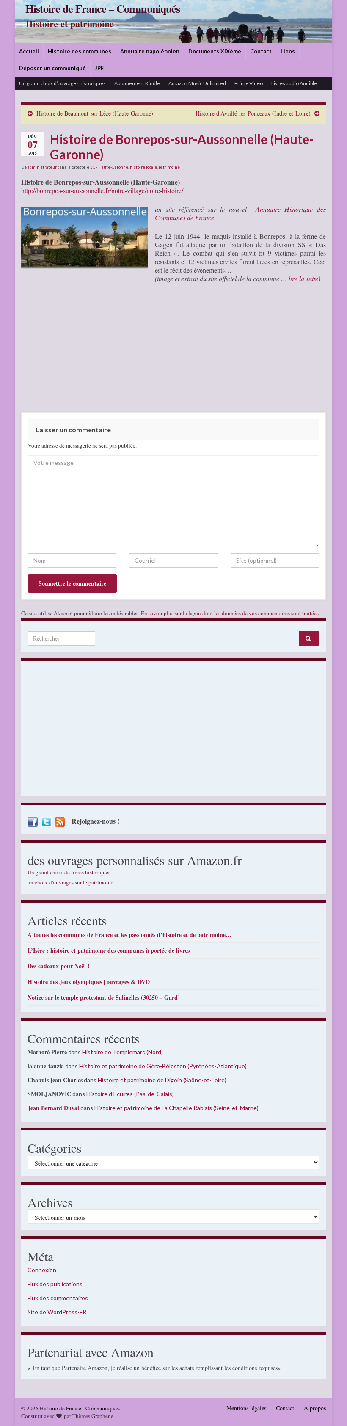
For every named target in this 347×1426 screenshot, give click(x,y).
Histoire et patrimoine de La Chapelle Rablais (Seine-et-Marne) (176, 1107)
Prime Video (248, 83)
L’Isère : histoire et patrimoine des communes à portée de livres (109, 950)
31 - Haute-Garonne (109, 166)
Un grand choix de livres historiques (69, 872)
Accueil (29, 51)
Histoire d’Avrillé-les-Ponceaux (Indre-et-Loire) (253, 113)
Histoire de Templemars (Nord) (122, 1052)
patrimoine (169, 166)
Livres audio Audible (294, 83)
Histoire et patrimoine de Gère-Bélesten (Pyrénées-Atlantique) (163, 1066)
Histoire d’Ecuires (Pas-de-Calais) (130, 1093)
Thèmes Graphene (92, 1416)
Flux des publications (55, 1284)
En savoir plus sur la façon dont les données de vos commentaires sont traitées (230, 613)
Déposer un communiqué (52, 68)
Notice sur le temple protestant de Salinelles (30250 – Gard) (104, 997)
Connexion (42, 1270)
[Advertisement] (173, 731)
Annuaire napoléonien (149, 51)
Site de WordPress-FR (57, 1311)
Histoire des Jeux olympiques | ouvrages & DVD (89, 981)
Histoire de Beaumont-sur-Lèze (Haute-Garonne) (94, 113)
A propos (315, 1408)
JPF (99, 68)
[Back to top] (328, 1407)
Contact (261, 51)
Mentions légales (246, 1408)
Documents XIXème (214, 51)
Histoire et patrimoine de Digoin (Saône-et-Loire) (162, 1079)
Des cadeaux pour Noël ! (59, 966)
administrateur (42, 166)
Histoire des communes (79, 51)
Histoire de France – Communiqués (102, 8)
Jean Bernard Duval (53, 1107)
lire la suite (303, 278)
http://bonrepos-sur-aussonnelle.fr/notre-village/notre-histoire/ (102, 190)
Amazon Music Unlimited (197, 83)
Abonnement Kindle (137, 83)
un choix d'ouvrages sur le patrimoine (70, 882)
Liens (288, 51)
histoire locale (143, 166)
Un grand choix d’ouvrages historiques (62, 83)
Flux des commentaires (58, 1298)
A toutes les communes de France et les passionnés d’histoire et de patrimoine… (129, 934)
